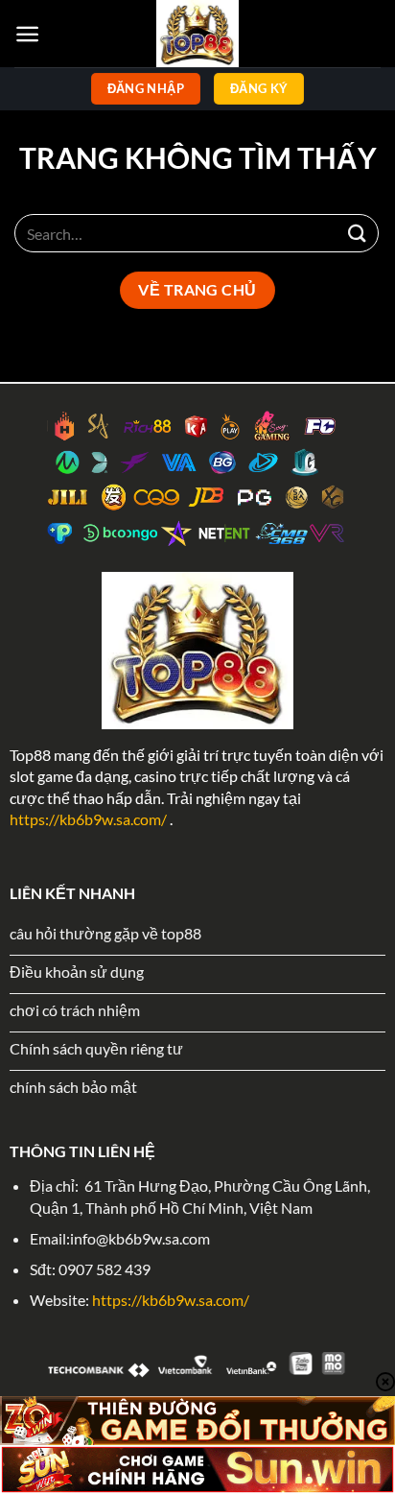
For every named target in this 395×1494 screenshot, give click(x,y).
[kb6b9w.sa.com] (197, 33)
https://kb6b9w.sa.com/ (88, 819)
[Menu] (27, 34)
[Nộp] (357, 232)
